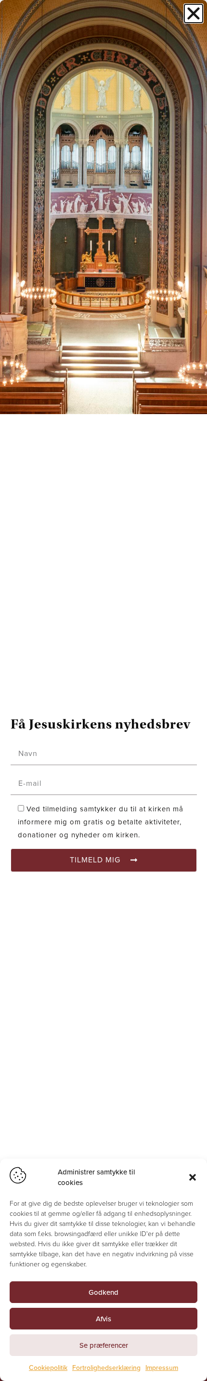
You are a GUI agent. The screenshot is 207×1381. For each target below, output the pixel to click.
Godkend (103, 1292)
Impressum (161, 1368)
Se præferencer (103, 1345)
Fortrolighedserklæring (106, 1368)
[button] (192, 1177)
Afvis (103, 1319)
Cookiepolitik (48, 1368)
